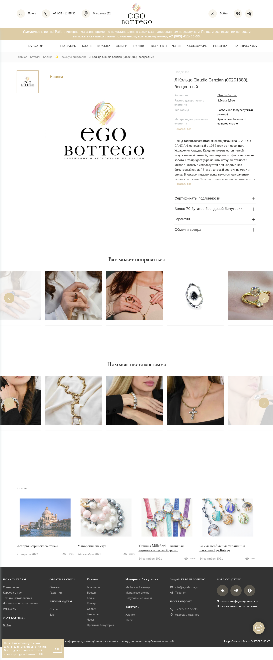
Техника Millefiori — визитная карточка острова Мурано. (161, 548)
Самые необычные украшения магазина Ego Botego (222, 548)
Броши (138, 46)
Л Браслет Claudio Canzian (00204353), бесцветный (132, 432)
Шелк (129, 620)
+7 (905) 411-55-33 (184, 36)
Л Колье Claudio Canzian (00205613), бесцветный (191, 432)
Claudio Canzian (227, 95)
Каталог (35, 46)
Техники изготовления (17, 598)
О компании (11, 587)
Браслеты (68, 46)
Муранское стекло (137, 593)
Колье (87, 46)
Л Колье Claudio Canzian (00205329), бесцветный (69, 432)
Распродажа (246, 46)
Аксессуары (196, 46)
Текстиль (221, 46)
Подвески (158, 46)
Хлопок (130, 615)
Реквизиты (9, 609)
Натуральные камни (139, 598)
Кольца (104, 46)
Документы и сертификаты (20, 603)
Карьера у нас (12, 593)
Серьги (121, 46)
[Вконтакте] (239, 13)
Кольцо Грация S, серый (191, 324)
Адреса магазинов (187, 615)
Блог (53, 615)
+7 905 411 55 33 (186, 609)
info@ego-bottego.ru (188, 587)
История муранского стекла (37, 546)
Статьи (54, 609)
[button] (9, 298)
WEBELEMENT (260, 641)
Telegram (180, 593)
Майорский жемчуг (92, 546)
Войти (7, 625)
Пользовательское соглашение (237, 606)
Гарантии (56, 593)
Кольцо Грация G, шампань (132, 324)
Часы (176, 46)
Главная (22, 57)
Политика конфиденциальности (237, 601)
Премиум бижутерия (73, 57)
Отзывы (55, 587)
